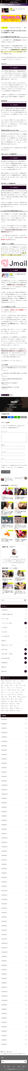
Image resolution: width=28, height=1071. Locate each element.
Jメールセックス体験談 (19, 680)
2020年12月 (4, 943)
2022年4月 (4, 873)
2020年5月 (4, 969)
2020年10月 (4, 952)
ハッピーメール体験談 (7, 690)
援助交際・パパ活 (6, 701)
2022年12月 (4, 838)
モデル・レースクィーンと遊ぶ (8, 692)
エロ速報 (18, 1066)
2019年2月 (4, 1031)
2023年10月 (4, 794)
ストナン (4, 687)
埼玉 (13, 699)
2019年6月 (4, 1018)
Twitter (4, 683)
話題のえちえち (20, 708)
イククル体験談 (5, 685)
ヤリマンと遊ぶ (20, 692)
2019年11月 (4, 996)
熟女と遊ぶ (13, 703)
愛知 (21, 699)
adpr (3, 680)
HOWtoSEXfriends (11, 1069)
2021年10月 (4, 899)
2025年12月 (4, 732)
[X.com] (14, 407)
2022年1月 (4, 886)
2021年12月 (4, 890)
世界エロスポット (6, 645)
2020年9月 (4, 956)
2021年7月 (4, 912)
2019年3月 (4, 1026)
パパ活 (4, 627)
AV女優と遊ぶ (9, 680)
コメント (4, 431)
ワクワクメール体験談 (7, 694)
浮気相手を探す (5, 703)
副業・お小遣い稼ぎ (22, 696)
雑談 (3, 667)
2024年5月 (4, 763)
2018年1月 (4, 1044)
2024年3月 (4, 772)
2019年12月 (4, 991)
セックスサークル (12, 687)
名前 (3, 445)
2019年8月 (4, 1009)
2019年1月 (4, 1035)
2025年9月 (4, 737)
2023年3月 (4, 824)
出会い (4, 649)
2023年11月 (4, 789)
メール (3, 451)
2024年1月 (4, 780)
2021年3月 (4, 930)
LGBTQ (4, 610)
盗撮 (19, 703)
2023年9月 (4, 798)
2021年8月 (4, 908)
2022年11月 (4, 842)
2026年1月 (4, 728)
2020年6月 (4, 965)
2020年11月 (4, 947)
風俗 (4, 671)
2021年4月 (4, 925)
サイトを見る (13, 67)
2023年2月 (4, 829)
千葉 (8, 699)
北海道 (4, 699)
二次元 (15, 694)
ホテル (4, 631)
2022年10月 (4, 846)
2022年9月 (4, 851)
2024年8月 (4, 750)
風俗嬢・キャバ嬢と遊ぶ (15, 710)
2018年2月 (4, 1040)
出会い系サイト (6, 653)
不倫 (3, 640)
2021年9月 (4, 903)
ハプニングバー (6, 623)
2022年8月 (4, 855)
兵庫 (11, 696)
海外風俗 (4, 662)
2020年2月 (4, 982)
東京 (13, 701)
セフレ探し (20, 687)
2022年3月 (4, 877)
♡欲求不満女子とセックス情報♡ (14, 4)
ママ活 (15, 690)
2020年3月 (4, 978)
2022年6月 (4, 864)
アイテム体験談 (17, 683)
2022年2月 (4, 881)
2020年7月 (4, 960)
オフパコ (12, 685)
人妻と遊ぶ (21, 694)
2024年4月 (4, 767)
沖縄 (17, 701)
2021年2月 (4, 934)
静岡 (8, 710)
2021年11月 (4, 895)
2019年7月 (4, 1013)
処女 (15, 696)
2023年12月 (4, 785)
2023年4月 (4, 820)
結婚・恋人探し (5, 708)
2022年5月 (4, 868)
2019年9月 (4, 1004)
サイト (2, 458)
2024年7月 (4, 754)
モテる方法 (5, 636)
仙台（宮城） (5, 696)
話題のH (23, 1066)
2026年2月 (4, 723)
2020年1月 (4, 987)
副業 (4, 1066)
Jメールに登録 (13, 270)
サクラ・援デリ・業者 (21, 685)
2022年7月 (4, 860)
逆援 (3, 710)
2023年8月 (4, 802)
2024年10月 (4, 741)
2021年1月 (4, 939)
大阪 (17, 699)
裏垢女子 (12, 708)
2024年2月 (4, 776)
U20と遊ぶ (10, 683)
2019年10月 (4, 1000)
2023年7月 (4, 807)
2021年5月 (4, 921)
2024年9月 (4, 745)
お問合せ (9, 1066)
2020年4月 (4, 974)
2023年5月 (4, 816)
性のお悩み (5, 658)
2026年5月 (4, 719)
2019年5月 (4, 1022)
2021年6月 (4, 917)
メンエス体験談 (22, 690)
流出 (21, 701)
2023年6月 (4, 811)
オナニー (4, 618)
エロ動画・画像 (4, 27)
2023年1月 (4, 833)
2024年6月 (4, 759)
